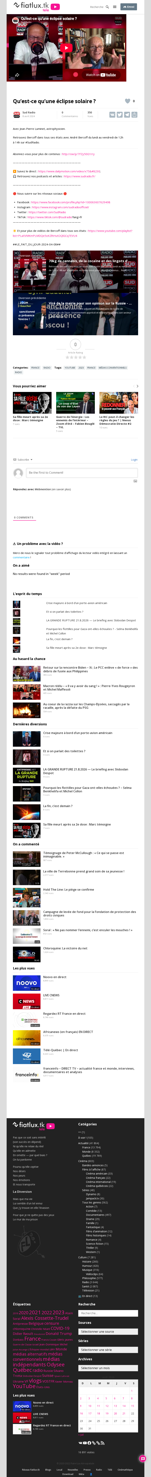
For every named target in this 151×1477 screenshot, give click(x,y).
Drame (90, 1219)
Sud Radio (28, 112)
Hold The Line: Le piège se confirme (68, 890)
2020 (23, 1313)
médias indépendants (36, 1361)
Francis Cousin (49, 1339)
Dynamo (91, 1194)
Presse (87, 1469)
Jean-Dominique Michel (53, 1344)
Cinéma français (95, 1178)
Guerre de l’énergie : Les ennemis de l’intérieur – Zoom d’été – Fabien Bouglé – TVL (75, 422)
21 (123, 1413)
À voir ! (82, 1137)
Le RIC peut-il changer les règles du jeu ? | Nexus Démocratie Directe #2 (116, 420)
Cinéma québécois (97, 1186)
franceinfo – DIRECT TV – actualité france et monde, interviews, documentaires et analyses (88, 1070)
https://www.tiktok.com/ (43, 217)
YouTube (70, 367)
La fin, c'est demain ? (59, 639)
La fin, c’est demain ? (58, 806)
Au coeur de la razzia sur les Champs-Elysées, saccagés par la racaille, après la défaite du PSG (86, 706)
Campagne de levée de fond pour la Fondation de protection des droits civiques (89, 913)
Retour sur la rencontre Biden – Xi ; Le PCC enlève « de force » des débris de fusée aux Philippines (90, 669)
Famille (90, 1223)
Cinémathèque (125, 1469)
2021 (35, 1312)
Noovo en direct (54, 977)
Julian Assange (20, 1349)
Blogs (48, 1469)
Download (67, 1474)
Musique (87, 1270)
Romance (91, 1239)
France (35, 367)
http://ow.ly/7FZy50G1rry (78, 154)
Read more (57, 316)
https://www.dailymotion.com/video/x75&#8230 (69, 171)
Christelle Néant (40, 1329)
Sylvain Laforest (61, 1376)
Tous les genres (91, 1202)
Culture (82, 1257)
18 (98, 1413)
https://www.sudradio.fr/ (79, 176)
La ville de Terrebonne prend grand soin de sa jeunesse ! (83, 871)
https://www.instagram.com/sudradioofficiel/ (60, 207)
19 (107, 1413)
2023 (81, 367)
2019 (15, 1313)
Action (90, 1206)
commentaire (21, 557)
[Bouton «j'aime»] (127, 101)
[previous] (134, 386)
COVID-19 (60, 1328)
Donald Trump (59, 1333)
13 (115, 1406)
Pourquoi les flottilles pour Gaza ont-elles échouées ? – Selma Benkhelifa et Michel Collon (87, 789)
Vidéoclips (92, 1274)
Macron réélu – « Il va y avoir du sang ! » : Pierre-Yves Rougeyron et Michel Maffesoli (89, 687)
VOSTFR (48, 1381)
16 (81, 1413)
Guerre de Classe (22, 1344)
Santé (85, 1286)
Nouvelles (73, 1469)
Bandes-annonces (93, 1165)
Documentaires (95, 1215)
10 (89, 1406)
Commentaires (70, 114)
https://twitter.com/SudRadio (47, 212)
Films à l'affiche (91, 1169)
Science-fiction (94, 1243)
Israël (35, 1344)
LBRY (52, 1349)
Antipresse (20, 1324)
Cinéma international (98, 1182)
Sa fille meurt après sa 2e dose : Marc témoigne (30, 418)
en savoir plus (61, 489)
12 (107, 1406)
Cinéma (82, 1161)
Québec (86, 1155)
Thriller (90, 1247)
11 (98, 1406)
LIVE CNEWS (51, 995)
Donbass (18, 1339)
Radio (47, 367)
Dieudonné (39, 1334)
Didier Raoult (23, 1333)
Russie (48, 1371)
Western (91, 1252)
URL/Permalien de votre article (32, 493)
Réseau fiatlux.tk (31, 1469)
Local (59, 1469)
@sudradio (65, 217)
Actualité (83, 1143)
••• (79, 1132)
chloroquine (21, 1329)
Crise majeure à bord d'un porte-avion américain (76, 603)
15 (132, 1406)
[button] (114, 7)
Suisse (48, 1375)
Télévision (88, 1290)
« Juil (81, 1434)
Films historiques (96, 1235)
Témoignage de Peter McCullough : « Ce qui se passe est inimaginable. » (83, 854)
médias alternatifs (30, 1354)
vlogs (35, 1380)
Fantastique (93, 1227)
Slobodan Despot (32, 1375)
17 (89, 1413)
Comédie (91, 1210)
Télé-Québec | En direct (60, 1050)
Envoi (130, 6)
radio (18, 372)
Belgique (36, 1323)
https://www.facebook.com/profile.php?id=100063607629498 (70, 202)
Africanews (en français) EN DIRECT (68, 1032)
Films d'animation (96, 1231)
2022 (47, 1312)
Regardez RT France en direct (64, 1014)
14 (123, 1406)
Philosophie (89, 1278)
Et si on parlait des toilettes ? (64, 611)
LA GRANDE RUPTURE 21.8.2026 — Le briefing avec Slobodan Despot (91, 620)
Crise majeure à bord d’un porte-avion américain (77, 733)
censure (51, 1323)
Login (134, 459)
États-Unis (43, 1387)
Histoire (86, 1261)
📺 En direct (85, 1296)
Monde (86, 1151)
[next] (137, 386)
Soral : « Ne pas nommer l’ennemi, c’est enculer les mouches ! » (87, 930)
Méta (81, 1474)
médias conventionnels (113, 367)
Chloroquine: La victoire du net (65, 948)
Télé (110, 1469)
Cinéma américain (96, 1173)
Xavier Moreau (64, 1381)
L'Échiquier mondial (38, 1349)
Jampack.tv (92, 1198)
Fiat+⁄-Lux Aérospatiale (82, 1463)
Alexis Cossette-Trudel (45, 1318)
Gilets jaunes (65, 1339)
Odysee (56, 1364)
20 (115, 1413)
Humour (87, 1265)
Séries (85, 1190)
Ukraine (18, 1381)
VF (26, 1381)
